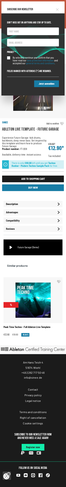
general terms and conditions (40, 63)
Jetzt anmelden (46, 83)
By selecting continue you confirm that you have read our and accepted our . (35, 60)
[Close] (57, 9)
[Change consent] (7, 476)
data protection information (40, 60)
